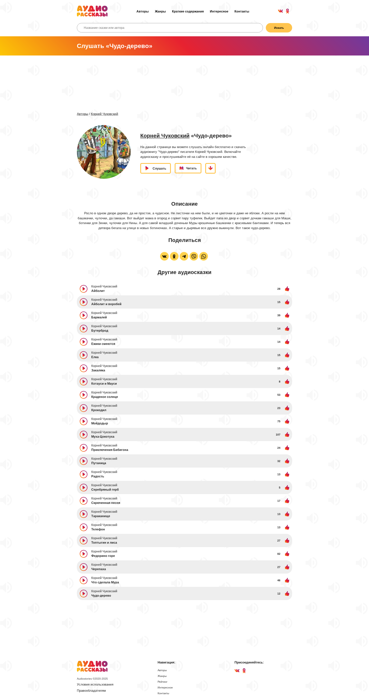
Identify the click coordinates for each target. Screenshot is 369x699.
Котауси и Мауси (104, 383)
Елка (95, 357)
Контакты (241, 11)
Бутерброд (99, 330)
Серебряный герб (105, 489)
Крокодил (98, 410)
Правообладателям (91, 690)
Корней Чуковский (104, 114)
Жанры (160, 11)
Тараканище (100, 516)
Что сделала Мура (105, 582)
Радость (97, 476)
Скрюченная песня (105, 502)
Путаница (98, 463)
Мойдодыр (99, 423)
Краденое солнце (104, 396)
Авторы (142, 11)
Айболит (98, 290)
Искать (279, 27)
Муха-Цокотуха (102, 436)
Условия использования (95, 684)
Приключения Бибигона (109, 449)
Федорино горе (103, 555)
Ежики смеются (103, 343)
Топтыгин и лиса (104, 542)
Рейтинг (162, 681)
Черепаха (98, 569)
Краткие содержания (188, 11)
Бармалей (99, 317)
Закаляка (98, 370)
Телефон (98, 529)
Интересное (219, 11)
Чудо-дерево (101, 595)
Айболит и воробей (106, 304)
